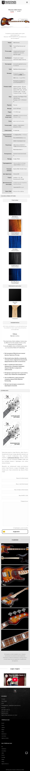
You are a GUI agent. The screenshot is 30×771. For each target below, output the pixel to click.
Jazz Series (4, 736)
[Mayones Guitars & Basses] (15, 3)
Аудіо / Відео (4, 701)
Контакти (3, 707)
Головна (3, 699)
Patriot (3, 755)
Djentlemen (4, 733)
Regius (3, 729)
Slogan (3, 759)
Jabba (3, 753)
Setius (3, 731)
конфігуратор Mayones (13, 457)
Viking (3, 761)
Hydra (3, 725)
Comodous (4, 750)
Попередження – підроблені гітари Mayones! (11, 705)
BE (2, 746)
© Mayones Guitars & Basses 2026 (15, 769)
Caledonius (4, 748)
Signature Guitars (5, 738)
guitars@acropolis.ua (5, 709)
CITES (20, 74)
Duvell (3, 723)
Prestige (3, 757)
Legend (3, 727)
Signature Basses (5, 763)
